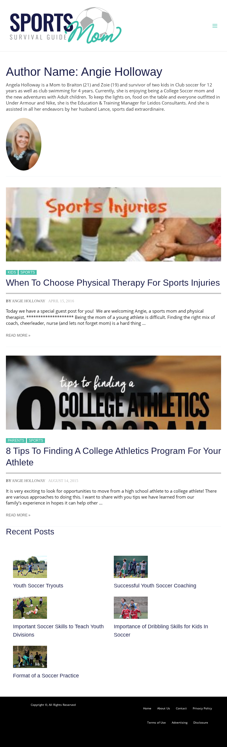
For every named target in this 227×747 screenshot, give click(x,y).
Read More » (18, 335)
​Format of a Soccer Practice (46, 675)
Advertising (179, 722)
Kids (12, 272)
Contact (181, 708)
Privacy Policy (202, 708)
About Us (163, 708)
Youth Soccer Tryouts (38, 585)
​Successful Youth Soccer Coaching (155, 585)
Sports (27, 272)
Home (147, 708)
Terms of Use (156, 722)
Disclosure (200, 722)
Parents (16, 440)
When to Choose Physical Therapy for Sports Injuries (113, 282)
